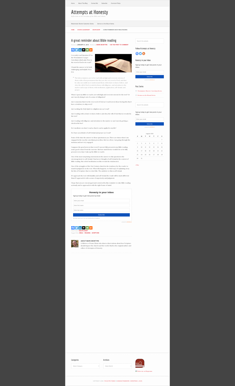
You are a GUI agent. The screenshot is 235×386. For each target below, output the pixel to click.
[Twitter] (76, 49)
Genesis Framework (123, 381)
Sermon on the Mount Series (146, 95)
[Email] (87, 49)
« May (137, 165)
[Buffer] (83, 49)
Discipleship (83, 231)
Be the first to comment (119, 45)
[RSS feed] (143, 53)
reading (87, 233)
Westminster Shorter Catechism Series (150, 91)
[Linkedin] (80, 49)
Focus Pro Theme (109, 381)
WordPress (134, 381)
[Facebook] (73, 49)
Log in (140, 381)
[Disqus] (101, 280)
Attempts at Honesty (89, 12)
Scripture (95, 233)
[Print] (90, 49)
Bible (81, 233)
